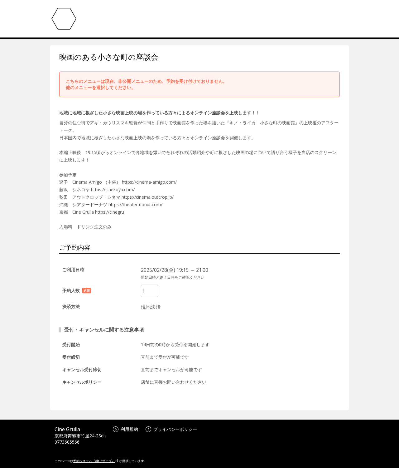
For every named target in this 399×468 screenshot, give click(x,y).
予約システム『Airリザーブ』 (94, 461)
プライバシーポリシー (175, 429)
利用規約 (129, 429)
